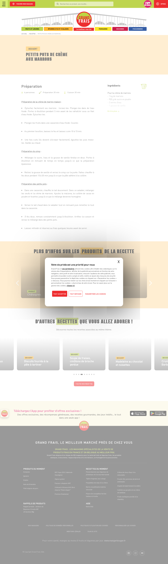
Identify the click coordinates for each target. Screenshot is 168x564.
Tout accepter (59, 294)
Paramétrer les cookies (95, 294)
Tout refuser (75, 294)
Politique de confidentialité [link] (69, 299)
